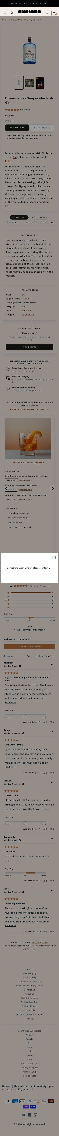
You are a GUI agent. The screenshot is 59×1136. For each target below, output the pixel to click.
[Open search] (12, 13)
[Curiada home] (29, 11)
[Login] (47, 12)
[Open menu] (5, 13)
